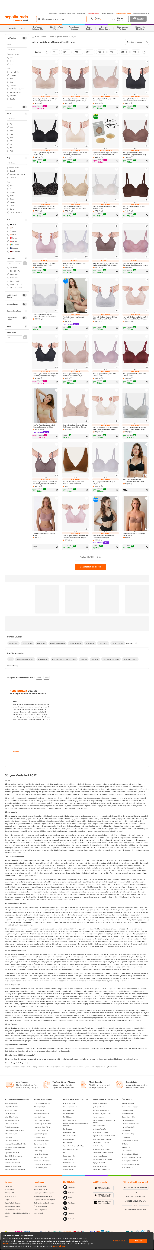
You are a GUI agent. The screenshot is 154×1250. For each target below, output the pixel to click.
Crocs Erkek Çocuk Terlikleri (102, 1139)
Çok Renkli (15, 245)
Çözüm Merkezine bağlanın (135, 1187)
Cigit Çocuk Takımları (99, 1163)
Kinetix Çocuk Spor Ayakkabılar (103, 1153)
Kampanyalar (81, 13)
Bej (13, 228)
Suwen (12, 61)
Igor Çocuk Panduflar (99, 1129)
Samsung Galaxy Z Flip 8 (130, 1161)
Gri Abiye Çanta (39, 1110)
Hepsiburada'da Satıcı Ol (141, 13)
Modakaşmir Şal (68, 1110)
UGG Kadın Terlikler (69, 1136)
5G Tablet (125, 1144)
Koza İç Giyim (14, 72)
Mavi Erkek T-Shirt (11, 1110)
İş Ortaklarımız (9, 1189)
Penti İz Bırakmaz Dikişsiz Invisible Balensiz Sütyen (74, 318)
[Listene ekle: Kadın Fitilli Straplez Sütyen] (116, 444)
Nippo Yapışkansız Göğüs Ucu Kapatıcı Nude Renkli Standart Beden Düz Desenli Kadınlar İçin (105, 154)
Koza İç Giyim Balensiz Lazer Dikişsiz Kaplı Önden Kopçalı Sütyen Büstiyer (75, 426)
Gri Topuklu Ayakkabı (41, 1130)
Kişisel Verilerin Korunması (13, 1203)
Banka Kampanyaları (40, 1210)
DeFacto (13, 85)
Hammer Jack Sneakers (12, 1163)
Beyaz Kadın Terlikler (41, 1144)
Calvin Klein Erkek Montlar (13, 1156)
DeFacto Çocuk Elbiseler (100, 1132)
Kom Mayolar (67, 1142)
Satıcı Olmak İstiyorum (41, 1189)
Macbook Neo (126, 1130)
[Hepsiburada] (16, 17)
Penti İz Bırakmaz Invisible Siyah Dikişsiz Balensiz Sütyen (103, 536)
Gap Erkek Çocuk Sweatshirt (102, 1110)
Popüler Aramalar (127, 1110)
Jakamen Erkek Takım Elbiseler (15, 1169)
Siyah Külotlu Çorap (40, 1134)
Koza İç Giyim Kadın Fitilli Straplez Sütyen (134, 207)
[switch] (24, 38)
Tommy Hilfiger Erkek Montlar (14, 1130)
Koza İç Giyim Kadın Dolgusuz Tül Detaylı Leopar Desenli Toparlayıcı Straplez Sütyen (44, 207)
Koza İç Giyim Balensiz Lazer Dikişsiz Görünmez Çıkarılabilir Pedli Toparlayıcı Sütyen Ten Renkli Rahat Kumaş (45, 100)
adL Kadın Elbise (68, 1113)
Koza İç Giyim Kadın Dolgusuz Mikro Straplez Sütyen (104, 100)
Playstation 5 (126, 1137)
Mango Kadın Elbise (69, 1120)
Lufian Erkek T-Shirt (11, 1107)
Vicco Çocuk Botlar (99, 1126)
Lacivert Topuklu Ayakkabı (42, 1124)
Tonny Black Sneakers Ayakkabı (73, 1146)
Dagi (11, 82)
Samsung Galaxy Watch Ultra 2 (132, 1164)
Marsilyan (13, 95)
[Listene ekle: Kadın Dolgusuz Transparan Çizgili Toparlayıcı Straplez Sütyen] (146, 115)
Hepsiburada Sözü (128, 1103)
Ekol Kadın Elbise (68, 1139)
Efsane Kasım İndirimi (128, 1117)
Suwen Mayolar (68, 1159)
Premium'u (18, 20)
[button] (25, 263)
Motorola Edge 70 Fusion (130, 1140)
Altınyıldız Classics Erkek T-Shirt (15, 1144)
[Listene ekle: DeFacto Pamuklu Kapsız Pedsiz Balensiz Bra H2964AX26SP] (86, 444)
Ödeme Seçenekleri (40, 1206)
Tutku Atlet (8, 1137)
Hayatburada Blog (40, 1186)
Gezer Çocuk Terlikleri (100, 1166)
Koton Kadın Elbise (69, 1156)
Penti (11, 57)
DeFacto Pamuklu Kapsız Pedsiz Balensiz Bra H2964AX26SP (73, 483)
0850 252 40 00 (136, 1201)
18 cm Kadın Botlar (40, 1107)
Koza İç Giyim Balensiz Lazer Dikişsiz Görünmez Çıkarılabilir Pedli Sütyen (45, 483)
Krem (14, 234)
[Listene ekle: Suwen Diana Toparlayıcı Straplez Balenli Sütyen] (146, 498)
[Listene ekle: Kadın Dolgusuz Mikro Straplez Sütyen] (56, 115)
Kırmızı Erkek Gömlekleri (42, 1161)
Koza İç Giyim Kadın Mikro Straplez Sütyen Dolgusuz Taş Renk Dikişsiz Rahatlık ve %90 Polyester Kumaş (134, 428)
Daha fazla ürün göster (90, 567)
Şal (64, 1153)
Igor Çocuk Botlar (98, 1107)
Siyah (14, 224)
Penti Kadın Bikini (68, 1163)
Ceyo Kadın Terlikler (69, 1166)
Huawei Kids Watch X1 (129, 1120)
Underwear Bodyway (17, 89)
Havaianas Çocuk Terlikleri (101, 1149)
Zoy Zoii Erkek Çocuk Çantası (102, 1159)
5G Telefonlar (126, 1147)
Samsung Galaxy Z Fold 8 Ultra (131, 1157)
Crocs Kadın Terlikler (70, 1107)
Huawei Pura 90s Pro (128, 1127)
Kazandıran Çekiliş (128, 1134)
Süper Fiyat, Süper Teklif (67, 13)
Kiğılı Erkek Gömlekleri (12, 1153)
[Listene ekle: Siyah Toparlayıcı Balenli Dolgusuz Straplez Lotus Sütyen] (146, 444)
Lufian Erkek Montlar (11, 1117)
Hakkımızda (9, 1186)
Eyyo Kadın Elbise (69, 1132)
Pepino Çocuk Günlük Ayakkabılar (104, 1136)
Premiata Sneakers (11, 1103)
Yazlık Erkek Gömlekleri (41, 1113)
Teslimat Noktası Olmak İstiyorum (44, 1203)
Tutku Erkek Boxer (10, 1124)
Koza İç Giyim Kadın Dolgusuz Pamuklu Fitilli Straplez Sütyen (73, 375)
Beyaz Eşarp (38, 1151)
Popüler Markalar (127, 1113)
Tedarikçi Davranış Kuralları (43, 1196)
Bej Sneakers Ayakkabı (41, 1140)
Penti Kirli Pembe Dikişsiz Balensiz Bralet (44, 534)
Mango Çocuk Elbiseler (100, 1156)
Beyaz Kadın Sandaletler (42, 1120)
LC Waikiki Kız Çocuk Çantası (102, 1113)
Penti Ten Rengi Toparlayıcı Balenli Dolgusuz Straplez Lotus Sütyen (44, 426)
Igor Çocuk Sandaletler (100, 1103)
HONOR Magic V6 (127, 1167)
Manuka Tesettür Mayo (70, 1149)
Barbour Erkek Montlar (12, 1120)
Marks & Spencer (15, 92)
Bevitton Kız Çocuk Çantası (101, 1169)
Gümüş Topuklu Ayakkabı (42, 1103)
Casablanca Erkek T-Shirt (13, 1166)
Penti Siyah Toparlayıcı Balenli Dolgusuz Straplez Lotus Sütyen (133, 480)
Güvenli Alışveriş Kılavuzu (13, 1210)
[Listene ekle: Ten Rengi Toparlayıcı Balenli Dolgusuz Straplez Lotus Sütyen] (56, 390)
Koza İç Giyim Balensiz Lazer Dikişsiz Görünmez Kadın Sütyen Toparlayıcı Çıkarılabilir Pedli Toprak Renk (75, 100)
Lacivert (15, 248)
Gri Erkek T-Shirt (39, 1137)
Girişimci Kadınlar (93, 13)
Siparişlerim (53, 13)
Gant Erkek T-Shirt (11, 1159)
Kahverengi (16, 251)
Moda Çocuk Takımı (99, 1146)
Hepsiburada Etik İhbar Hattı (135, 1209)
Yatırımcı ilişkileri (10, 1193)
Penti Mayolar (67, 1129)
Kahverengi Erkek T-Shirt (42, 1127)
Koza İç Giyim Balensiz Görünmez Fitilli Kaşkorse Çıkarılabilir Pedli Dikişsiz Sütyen (105, 264)
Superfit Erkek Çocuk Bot (101, 1142)
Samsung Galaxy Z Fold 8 (130, 1154)
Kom (11, 79)
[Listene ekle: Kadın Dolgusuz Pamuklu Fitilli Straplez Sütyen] (86, 336)
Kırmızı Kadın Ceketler (41, 1154)
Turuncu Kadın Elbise (40, 1157)
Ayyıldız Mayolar (68, 1169)
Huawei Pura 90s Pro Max (130, 1124)
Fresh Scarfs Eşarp (69, 1103)
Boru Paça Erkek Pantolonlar (43, 1164)
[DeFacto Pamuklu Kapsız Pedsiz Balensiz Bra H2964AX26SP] (75, 460)
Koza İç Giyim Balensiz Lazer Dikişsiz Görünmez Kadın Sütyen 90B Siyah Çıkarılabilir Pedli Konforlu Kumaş (135, 100)
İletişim (7, 1216)
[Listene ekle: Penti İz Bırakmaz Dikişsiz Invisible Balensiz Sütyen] (86, 279)
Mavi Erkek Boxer (39, 1117)
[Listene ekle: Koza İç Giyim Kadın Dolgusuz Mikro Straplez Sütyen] (116, 61)
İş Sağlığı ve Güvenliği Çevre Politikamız (17, 1213)
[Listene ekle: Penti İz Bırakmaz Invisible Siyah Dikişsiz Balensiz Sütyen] (116, 498)
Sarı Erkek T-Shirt (39, 1147)
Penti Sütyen (67, 1117)
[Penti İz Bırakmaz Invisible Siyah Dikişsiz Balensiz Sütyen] (105, 514)
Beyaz (14, 231)
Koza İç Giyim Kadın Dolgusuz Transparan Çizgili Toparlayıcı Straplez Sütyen (135, 154)
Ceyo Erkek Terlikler (11, 1140)
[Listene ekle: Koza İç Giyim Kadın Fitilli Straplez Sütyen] (146, 169)
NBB (11, 64)
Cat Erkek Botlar (10, 1113)
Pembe (14, 241)
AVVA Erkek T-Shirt (11, 1134)
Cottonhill (13, 75)
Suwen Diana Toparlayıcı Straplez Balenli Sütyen (134, 534)
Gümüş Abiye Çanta (40, 1167)
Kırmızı (14, 238)
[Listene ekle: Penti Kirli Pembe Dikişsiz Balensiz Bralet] (56, 498)
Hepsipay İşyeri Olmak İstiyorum (44, 1193)
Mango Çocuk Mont (99, 1117)
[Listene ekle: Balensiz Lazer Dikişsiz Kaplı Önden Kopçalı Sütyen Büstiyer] (86, 390)
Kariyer (7, 1199)
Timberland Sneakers (11, 1127)
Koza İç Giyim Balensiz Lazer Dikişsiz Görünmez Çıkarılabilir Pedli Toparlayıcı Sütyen (75, 154)
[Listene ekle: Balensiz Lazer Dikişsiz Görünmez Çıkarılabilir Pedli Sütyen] (56, 444)
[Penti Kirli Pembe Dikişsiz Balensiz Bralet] (45, 514)
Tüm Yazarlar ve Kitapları (130, 1107)
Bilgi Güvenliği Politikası (12, 1206)
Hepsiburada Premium (123, 13)
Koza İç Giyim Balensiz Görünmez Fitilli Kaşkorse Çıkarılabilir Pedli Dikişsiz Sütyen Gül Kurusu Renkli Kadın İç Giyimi (75, 537)
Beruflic (12, 99)
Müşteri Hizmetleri (108, 13)
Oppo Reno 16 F (127, 1151)
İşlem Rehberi (38, 1213)
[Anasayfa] (33, 36)
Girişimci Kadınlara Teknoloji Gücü (45, 1199)
